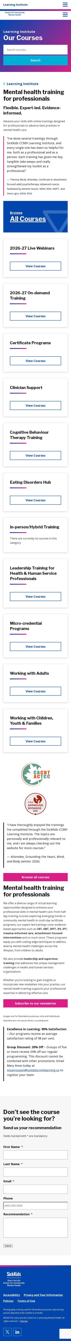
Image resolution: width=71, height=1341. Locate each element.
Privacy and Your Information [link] (43, 1295)
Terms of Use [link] (26, 1301)
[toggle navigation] (65, 15)
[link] (35, 217)
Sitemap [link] (24, 1321)
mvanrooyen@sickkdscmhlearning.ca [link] (33, 1070)
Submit (8, 1246)
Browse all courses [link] (35, 877)
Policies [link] (8, 1301)
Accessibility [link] (11, 1295)
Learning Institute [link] (22, 83)
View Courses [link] (35, 266)
